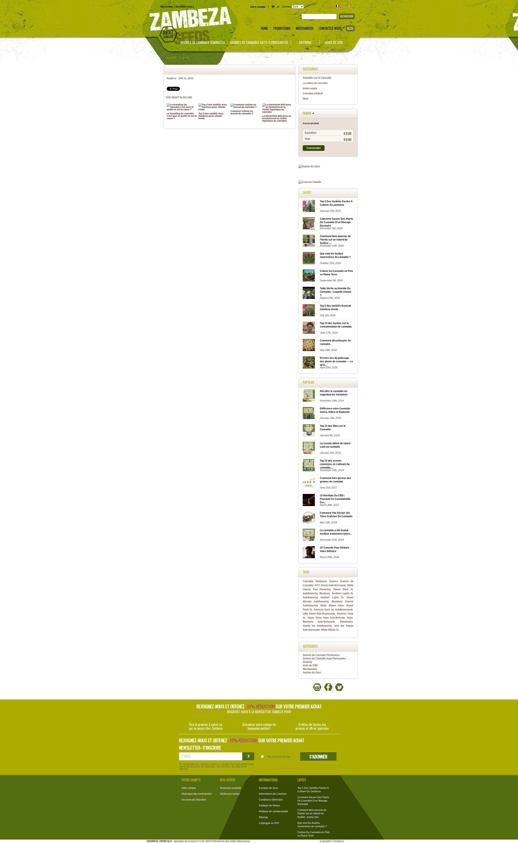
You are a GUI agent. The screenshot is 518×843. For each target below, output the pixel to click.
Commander (314, 148)
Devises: (286, 6)
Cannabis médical (313, 93)
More (305, 98)
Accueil (172, 57)
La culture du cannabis (315, 83)
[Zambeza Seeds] (108, 19)
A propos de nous (268, 788)
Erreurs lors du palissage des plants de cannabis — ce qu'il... (336, 361)
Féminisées (346, 621)
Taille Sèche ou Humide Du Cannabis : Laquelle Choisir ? (335, 292)
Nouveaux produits (230, 788)
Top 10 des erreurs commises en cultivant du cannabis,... (334, 464)
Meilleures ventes (230, 793)
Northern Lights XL (332, 597)
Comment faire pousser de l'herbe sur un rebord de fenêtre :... (335, 240)
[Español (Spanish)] (341, 6)
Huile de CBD (334, 42)
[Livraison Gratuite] (328, 182)
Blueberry (325, 593)
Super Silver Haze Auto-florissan (326, 617)
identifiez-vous (183, 6)
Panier (307, 113)
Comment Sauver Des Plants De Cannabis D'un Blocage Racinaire (336, 222)
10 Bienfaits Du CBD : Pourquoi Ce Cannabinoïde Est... (335, 499)
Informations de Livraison (273, 793)
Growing (305, 42)
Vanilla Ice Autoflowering (317, 625)
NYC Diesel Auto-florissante (330, 585)
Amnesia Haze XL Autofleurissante (333, 609)
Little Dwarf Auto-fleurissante (319, 613)
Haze (350, 617)
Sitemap (263, 817)
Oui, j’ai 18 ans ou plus (278, 756)
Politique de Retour (269, 805)
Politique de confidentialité (273, 811)
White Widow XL (330, 629)
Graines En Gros (312, 672)
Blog (186, 57)
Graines (333, 581)
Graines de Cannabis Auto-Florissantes (259, 42)
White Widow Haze (332, 605)
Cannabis (308, 581)
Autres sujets (310, 88)
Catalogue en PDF (269, 823)
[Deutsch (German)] (345, 6)
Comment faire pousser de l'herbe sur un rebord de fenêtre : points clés (312, 813)
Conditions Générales (271, 799)
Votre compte (257, 6)
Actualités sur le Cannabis (317, 77)
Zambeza (338, 841)
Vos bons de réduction (194, 799)
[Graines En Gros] (328, 166)
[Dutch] (353, 6)
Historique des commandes (197, 793)
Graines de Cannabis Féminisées (202, 42)
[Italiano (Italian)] (349, 6)
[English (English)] (333, 6)
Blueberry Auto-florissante (319, 621)
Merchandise (310, 669)
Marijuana (321, 581)
